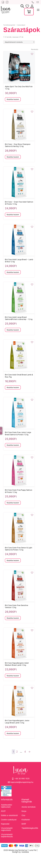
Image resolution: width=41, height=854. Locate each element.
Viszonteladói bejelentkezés (7, 835)
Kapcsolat (5, 824)
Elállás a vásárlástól (9, 815)
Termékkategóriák (9, 25)
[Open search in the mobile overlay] (22, 6)
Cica (23, 815)
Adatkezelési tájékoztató (6, 806)
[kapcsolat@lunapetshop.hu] (37, 2)
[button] (32, 54)
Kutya (24, 811)
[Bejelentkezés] (27, 6)
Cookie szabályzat (9, 820)
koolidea (25, 852)
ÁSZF (3, 811)
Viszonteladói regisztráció (7, 829)
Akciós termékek (29, 807)
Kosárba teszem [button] (13, 99)
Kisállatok (26, 820)
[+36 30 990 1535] (33, 2)
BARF (24, 824)
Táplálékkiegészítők (30, 828)
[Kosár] (29, 11)
